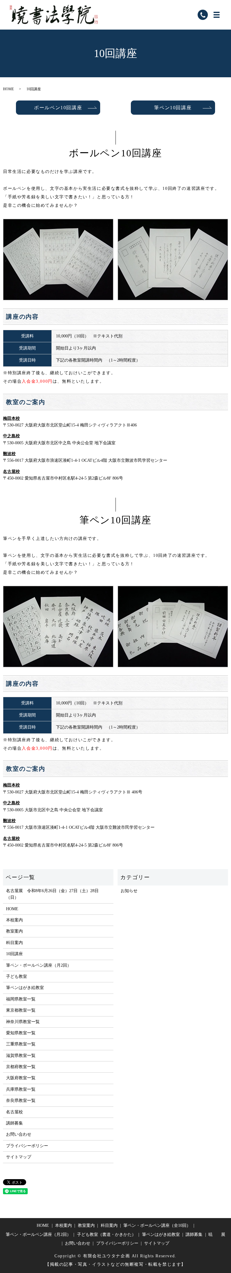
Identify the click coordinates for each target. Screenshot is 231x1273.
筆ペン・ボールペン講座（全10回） (157, 1225)
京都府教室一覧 (20, 1066)
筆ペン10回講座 (173, 107)
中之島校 (11, 436)
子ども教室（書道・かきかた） (106, 1234)
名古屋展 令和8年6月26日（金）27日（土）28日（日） (52, 894)
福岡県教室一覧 (20, 999)
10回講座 (14, 954)
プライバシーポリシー (27, 1146)
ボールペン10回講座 (58, 107)
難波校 (9, 453)
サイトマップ (18, 1157)
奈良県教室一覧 (20, 1100)
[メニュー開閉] (217, 15)
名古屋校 (11, 471)
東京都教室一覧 (20, 1010)
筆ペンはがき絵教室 (25, 987)
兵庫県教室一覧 (20, 1089)
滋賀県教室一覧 (20, 1055)
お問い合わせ (18, 1134)
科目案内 (14, 942)
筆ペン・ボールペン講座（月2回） (38, 965)
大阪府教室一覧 (20, 1078)
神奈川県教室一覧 (23, 1021)
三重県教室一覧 (20, 1044)
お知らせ (129, 891)
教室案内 (14, 931)
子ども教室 (16, 976)
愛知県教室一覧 (20, 1033)
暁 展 (216, 1234)
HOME (8, 89)
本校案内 (14, 920)
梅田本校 (11, 418)
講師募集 (14, 1123)
